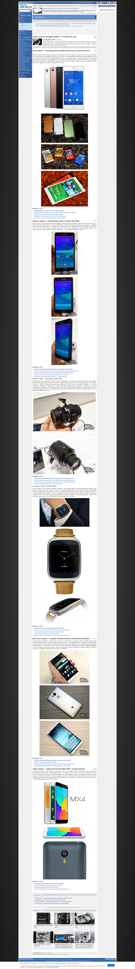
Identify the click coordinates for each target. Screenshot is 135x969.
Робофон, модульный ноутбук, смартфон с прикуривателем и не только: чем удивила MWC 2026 (64, 946)
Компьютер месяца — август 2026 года (43, 926)
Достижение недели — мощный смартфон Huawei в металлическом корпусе (53, 901)
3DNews (35, 5)
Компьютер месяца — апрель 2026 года (42, 945)
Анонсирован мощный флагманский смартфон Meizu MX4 (49, 883)
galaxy (52, 954)
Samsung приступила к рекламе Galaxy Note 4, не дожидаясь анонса (50, 376)
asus (55, 954)
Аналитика (21, 22)
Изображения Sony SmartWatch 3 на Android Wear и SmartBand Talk (50, 216)
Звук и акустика (22, 33)
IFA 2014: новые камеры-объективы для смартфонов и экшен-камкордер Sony (54, 478)
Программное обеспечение (25, 57)
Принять (111, 965)
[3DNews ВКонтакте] (97, 3)
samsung (49, 954)
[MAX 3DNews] (101, 3)
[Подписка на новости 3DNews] (109, 3)
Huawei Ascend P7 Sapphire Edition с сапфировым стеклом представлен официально (54, 763)
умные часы (66, 954)
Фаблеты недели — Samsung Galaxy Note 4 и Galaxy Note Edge (50, 899)
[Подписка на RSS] (112, 3)
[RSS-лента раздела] (95, 6)
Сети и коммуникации (24, 61)
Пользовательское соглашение (66, 959)
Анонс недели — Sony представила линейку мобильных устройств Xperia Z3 (53, 898)
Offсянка (21, 20)
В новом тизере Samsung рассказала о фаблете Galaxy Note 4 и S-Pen (51, 374)
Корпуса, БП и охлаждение (25, 39)
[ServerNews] (25, 15)
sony (45, 954)
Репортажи (22, 25)
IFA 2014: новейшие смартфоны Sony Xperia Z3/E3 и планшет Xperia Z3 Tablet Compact (54, 212)
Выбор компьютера (24, 29)
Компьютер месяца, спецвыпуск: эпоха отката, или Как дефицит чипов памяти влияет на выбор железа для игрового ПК (84, 946)
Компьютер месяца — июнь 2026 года (84, 926)
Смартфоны (22, 63)
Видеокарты (22, 31)
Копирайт (54, 959)
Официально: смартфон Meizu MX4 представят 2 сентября (48, 885)
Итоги (21, 27)
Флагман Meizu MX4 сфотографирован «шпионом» (46, 887)
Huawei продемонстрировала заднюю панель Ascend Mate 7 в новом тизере (52, 765)
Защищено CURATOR (111, 958)
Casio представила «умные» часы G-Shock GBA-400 (46, 633)
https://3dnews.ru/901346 (47, 953)
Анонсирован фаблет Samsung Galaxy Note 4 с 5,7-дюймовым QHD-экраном (53, 369)
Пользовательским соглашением (53, 966)
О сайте (74, 2)
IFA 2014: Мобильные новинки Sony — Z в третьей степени (49, 210)
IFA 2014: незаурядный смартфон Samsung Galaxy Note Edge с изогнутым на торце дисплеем (56, 371)
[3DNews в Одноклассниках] (105, 3)
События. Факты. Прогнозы (51, 5)
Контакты (89, 2)
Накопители (22, 47)
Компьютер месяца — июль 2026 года (63, 926)
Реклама (79, 2)
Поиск (58, 959)
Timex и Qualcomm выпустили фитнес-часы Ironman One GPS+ (49, 631)
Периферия (22, 53)
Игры (20, 35)
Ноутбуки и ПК (22, 51)
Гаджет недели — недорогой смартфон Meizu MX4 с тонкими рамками (52, 903)
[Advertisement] (64, 31)
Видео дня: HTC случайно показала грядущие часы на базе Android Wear (51, 635)
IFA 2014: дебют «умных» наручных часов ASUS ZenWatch (49, 628)
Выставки (22, 23)
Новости (21, 13)
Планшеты (21, 55)
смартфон (38, 954)
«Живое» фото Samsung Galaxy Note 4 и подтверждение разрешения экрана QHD (53, 372)
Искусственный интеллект (25, 37)
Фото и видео (22, 68)
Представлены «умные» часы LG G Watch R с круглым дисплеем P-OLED (51, 629)
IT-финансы (22, 17)
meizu (61, 954)
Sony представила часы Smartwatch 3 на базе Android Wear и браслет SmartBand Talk (54, 480)
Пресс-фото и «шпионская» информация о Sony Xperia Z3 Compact (50, 217)
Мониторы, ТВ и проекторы (25, 45)
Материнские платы (23, 43)
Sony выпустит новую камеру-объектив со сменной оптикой (48, 214)
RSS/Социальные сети (24, 72)
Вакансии (23, 76)
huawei (58, 954)
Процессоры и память (24, 59)
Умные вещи (22, 65)
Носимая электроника (24, 49)
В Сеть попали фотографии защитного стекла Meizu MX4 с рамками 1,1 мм (52, 888)
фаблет (42, 954)
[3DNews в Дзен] (103, 3)
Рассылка (84, 2)
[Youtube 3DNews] (99, 3)
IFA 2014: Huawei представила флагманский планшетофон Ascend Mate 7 (52, 760)
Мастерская (22, 41)
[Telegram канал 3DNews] (107, 3)
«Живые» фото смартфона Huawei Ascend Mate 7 (46, 762)
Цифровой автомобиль (24, 70)
